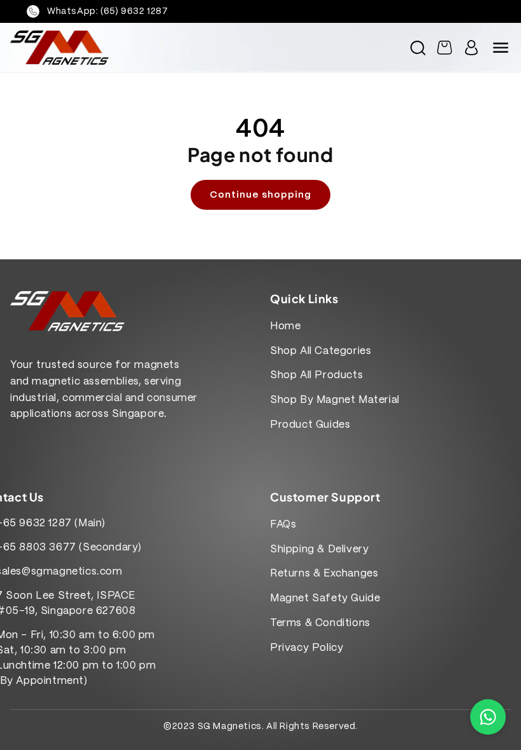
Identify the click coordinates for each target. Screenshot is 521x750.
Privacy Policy (306, 648)
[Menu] (501, 48)
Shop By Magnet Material (335, 400)
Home (285, 326)
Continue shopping (260, 195)
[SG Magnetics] (131, 48)
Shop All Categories (320, 351)
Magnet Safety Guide (325, 598)
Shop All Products (316, 375)
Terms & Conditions (320, 623)
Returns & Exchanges (324, 573)
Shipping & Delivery (319, 549)
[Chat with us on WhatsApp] (488, 717)
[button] (418, 47)
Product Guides (310, 425)
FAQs (283, 524)
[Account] (471, 47)
